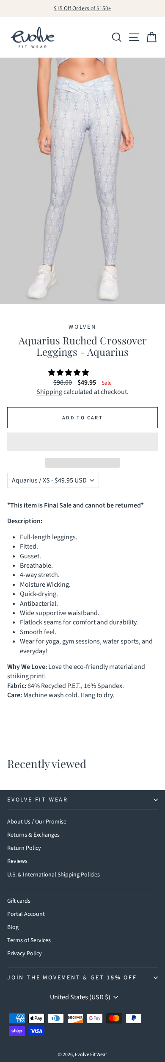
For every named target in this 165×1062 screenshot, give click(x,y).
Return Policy (24, 848)
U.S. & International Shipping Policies (53, 875)
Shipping (49, 392)
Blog (13, 927)
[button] (69, 372)
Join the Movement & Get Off (72, 977)
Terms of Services (29, 940)
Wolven (82, 327)
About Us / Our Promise (36, 822)
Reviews (17, 861)
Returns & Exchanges (33, 835)
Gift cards (18, 901)
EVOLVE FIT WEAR (37, 800)
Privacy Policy (24, 953)
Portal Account (26, 914)
